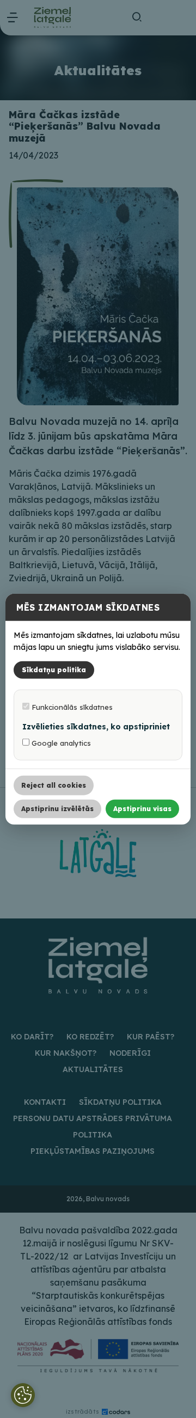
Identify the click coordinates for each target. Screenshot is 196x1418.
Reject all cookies (53, 785)
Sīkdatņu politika (54, 670)
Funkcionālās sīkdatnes (71, 707)
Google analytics (60, 743)
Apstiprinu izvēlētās (57, 809)
